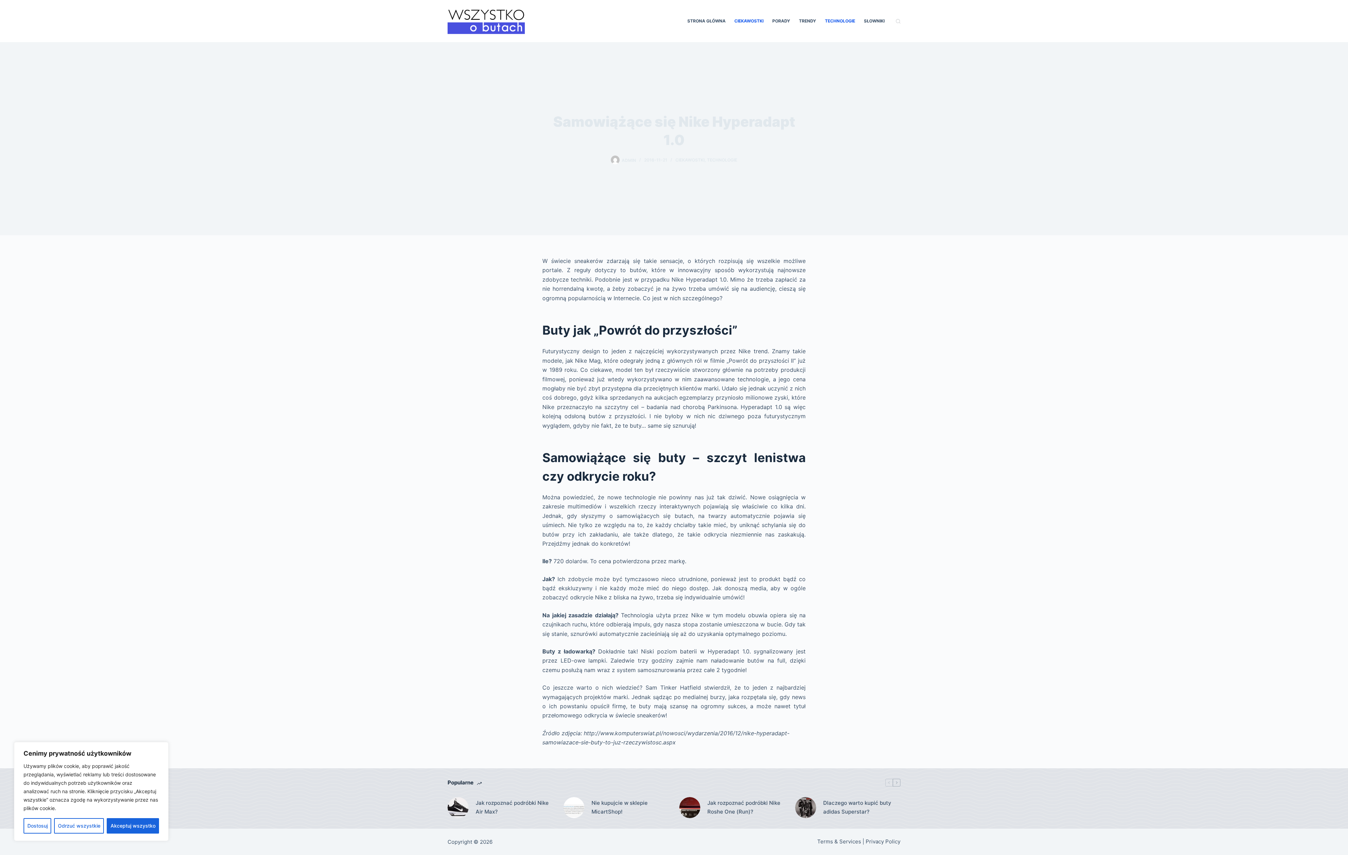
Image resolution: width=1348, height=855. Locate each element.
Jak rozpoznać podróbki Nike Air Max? (512, 807)
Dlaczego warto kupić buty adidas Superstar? (857, 807)
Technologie (840, 21)
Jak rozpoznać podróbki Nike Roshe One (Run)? (743, 807)
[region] (91, 791)
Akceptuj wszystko (133, 826)
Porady (781, 21)
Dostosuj (37, 826)
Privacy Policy (883, 841)
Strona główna (706, 21)
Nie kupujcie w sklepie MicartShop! (620, 807)
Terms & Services (839, 841)
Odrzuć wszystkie (79, 826)
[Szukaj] (898, 21)
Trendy (807, 21)
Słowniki (874, 21)
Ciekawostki (749, 21)
